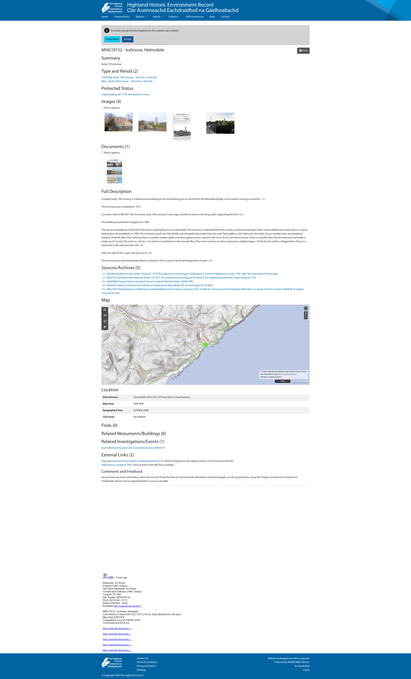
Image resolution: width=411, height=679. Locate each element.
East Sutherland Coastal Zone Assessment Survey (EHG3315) (133, 448)
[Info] (105, 321)
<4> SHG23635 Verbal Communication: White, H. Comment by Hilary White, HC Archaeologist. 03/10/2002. (157, 285)
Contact (225, 17)
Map (212, 17)
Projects (173, 17)
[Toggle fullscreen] (306, 308)
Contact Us (142, 658)
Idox (295, 658)
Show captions (112, 108)
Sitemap (141, 670)
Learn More (112, 39)
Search (156, 17)
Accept (127, 39)
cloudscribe (303, 666)
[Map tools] (105, 327)
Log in (306, 670)
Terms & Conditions (147, 662)
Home (104, 17)
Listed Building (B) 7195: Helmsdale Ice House (125, 94)
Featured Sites (121, 17)
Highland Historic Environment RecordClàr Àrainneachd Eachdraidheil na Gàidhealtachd (183, 8)
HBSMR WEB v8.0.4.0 (299, 662)
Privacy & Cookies (146, 666)
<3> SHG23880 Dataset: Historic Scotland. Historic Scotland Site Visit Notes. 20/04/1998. (147, 281)
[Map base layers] (105, 316)
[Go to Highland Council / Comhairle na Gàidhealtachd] (111, 6)
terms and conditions (289, 374)
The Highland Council (132, 675)
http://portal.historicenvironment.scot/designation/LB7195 (132, 461)
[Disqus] (205, 528)
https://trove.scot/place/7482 (116, 465)
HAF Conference (194, 17)
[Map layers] (105, 310)
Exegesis (284, 658)
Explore (140, 17)
